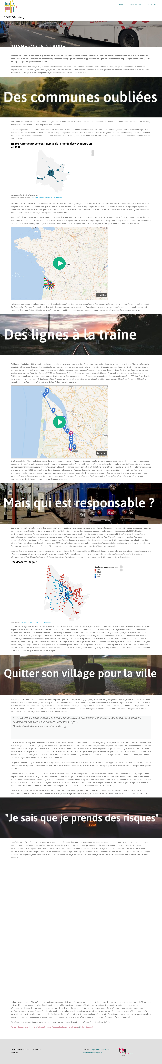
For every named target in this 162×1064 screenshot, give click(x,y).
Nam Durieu (73, 1027)
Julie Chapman (30, 1027)
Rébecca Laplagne (59, 1027)
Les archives (152, 5)
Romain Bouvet (17, 1027)
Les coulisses (134, 5)
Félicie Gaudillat (86, 1027)
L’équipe (119, 5)
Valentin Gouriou (44, 1027)
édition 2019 (14, 17)
